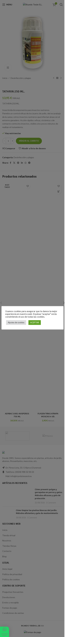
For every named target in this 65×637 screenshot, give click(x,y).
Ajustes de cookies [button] (16, 322)
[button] (4, 632)
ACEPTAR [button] (34, 322)
